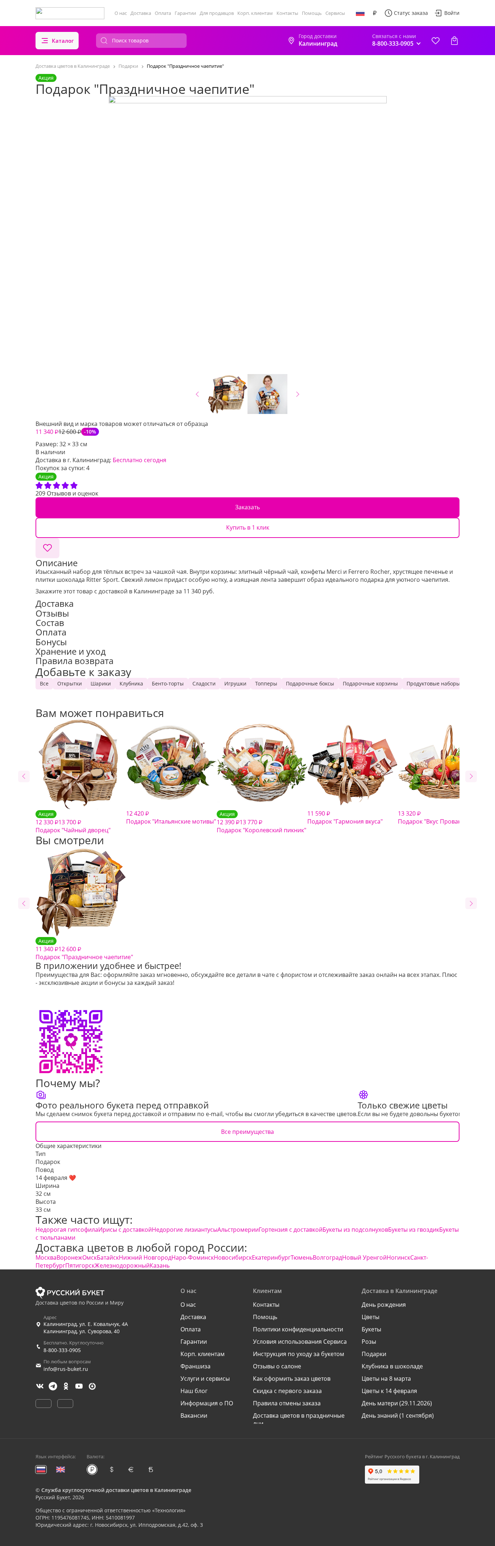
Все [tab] (44, 683)
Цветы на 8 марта (386, 1379)
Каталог (63, 40)
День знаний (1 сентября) (398, 1415)
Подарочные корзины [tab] (370, 683)
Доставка (140, 13)
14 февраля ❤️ (56, 1178)
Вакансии (193, 1415)
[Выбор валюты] (374, 13)
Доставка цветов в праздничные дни (299, 1419)
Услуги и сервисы (205, 1379)
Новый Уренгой (364, 1257)
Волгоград (327, 1257)
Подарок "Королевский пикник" (261, 822)
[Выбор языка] (360, 13)
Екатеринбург (271, 1257)
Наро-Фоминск (192, 1257)
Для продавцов (217, 13)
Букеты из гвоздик (413, 1230)
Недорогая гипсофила (67, 1230)
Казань (160, 1265)
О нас (121, 13)
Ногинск (398, 1257)
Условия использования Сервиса (300, 1342)
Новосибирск (233, 1257)
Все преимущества (247, 1132)
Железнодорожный (122, 1265)
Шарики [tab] (101, 683)
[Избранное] (435, 41)
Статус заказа (411, 12)
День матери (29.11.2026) (397, 1403)
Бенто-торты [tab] (168, 683)
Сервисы (335, 13)
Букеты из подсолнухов (355, 1230)
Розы (369, 1342)
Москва (46, 1257)
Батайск (108, 1257)
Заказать (247, 507)
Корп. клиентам (255, 13)
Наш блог (194, 1391)
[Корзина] (454, 41)
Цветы (370, 1317)
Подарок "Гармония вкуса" (345, 817)
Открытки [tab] (69, 683)
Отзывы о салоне (277, 1366)
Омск (89, 1257)
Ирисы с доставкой (125, 1230)
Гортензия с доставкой (291, 1230)
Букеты (371, 1329)
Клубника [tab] (131, 683)
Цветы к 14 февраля (389, 1391)
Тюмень (302, 1257)
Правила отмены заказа (287, 1403)
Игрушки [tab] (235, 683)
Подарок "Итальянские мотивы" (171, 817)
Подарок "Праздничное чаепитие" (84, 949)
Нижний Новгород (145, 1257)
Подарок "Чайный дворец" (73, 822)
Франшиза (195, 1366)
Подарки (374, 1354)
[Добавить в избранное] (47, 548)
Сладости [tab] (204, 683)
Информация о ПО (206, 1403)
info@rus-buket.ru (65, 1368)
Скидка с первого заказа (287, 1391)
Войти (451, 12)
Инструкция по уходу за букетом (298, 1354)
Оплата (163, 13)
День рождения (384, 1305)
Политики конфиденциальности (298, 1329)
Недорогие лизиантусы (184, 1230)
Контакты (287, 13)
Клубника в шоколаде (392, 1366)
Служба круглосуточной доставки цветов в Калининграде (116, 1490)
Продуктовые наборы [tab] (433, 683)
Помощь (312, 13)
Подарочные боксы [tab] (310, 683)
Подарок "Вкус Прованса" (434, 817)
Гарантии (185, 13)
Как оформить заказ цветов (291, 1379)
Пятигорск (80, 1265)
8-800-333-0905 (62, 1350)
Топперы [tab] (266, 683)
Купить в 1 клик (247, 527)
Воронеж (69, 1257)
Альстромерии (238, 1230)
